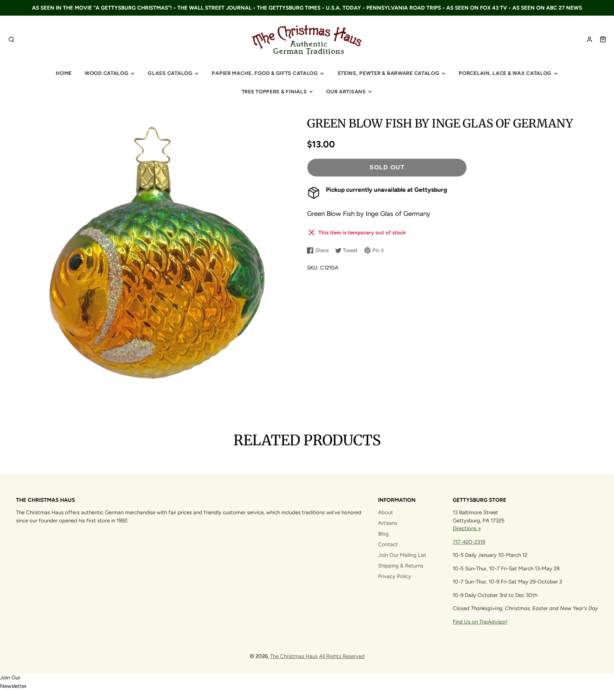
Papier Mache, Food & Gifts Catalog (265, 73)
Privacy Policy (394, 576)
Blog (383, 534)
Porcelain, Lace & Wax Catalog (505, 73)
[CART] (603, 39)
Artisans (387, 523)
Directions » (467, 528)
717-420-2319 (469, 542)
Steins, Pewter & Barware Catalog (389, 73)
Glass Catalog (170, 73)
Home (64, 73)
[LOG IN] (589, 39)
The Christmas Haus (294, 656)
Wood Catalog (107, 73)
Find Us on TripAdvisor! (480, 622)
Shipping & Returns (400, 566)
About (385, 512)
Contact (388, 544)
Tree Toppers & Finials (274, 91)
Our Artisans (346, 91)
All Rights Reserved (342, 656)
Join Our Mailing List (402, 555)
